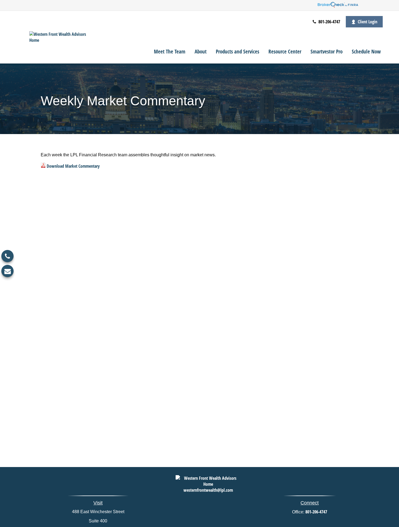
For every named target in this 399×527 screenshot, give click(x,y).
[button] (170, 51)
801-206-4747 (328, 22)
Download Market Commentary (73, 166)
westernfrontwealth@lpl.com (208, 490)
